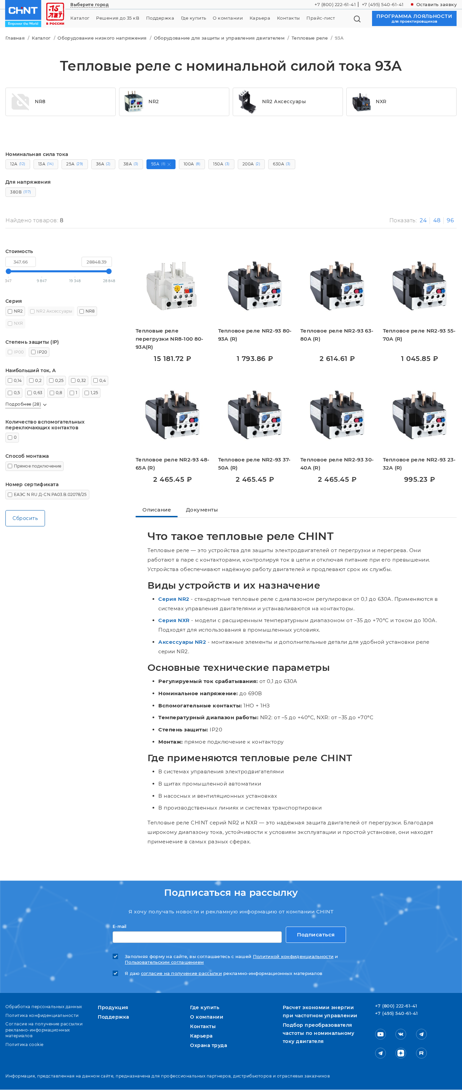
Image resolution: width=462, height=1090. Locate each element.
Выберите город (89, 4)
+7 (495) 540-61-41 (383, 4)
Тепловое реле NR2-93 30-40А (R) (337, 463)
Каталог (80, 18)
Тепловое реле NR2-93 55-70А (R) (419, 334)
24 (423, 220)
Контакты (288, 18)
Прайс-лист (320, 18)
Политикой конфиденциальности (293, 956)
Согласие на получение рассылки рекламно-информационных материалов (44, 1029)
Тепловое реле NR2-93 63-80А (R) (336, 334)
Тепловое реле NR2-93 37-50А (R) (254, 463)
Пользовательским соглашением (164, 962)
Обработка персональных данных (43, 1006)
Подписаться (316, 934)
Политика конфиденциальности (42, 1015)
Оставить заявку (436, 4)
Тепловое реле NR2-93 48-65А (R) (172, 463)
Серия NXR (174, 620)
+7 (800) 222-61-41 (335, 4)
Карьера (260, 18)
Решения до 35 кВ (117, 18)
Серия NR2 (173, 599)
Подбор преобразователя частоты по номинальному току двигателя (318, 1033)
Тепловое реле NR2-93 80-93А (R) (255, 334)
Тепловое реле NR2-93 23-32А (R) (419, 463)
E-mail (119, 927)
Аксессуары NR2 (182, 642)
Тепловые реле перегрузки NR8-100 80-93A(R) (170, 338)
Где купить (193, 18)
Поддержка (160, 18)
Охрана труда (208, 1045)
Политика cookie (24, 1044)
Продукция (113, 1007)
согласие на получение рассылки (181, 973)
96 (450, 220)
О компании (228, 18)
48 (437, 220)
